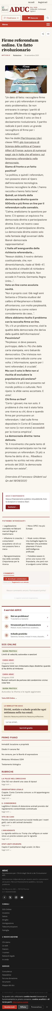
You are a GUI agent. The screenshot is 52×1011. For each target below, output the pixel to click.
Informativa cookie (20, 1002)
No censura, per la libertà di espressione (20, 754)
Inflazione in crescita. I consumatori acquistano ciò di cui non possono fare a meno (12, 543)
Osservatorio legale (12, 789)
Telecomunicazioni (9, 926)
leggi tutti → (6, 784)
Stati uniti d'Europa (11, 844)
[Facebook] (4, 897)
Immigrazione (8, 923)
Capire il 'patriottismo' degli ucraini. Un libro (21, 847)
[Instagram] (16, 897)
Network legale (8, 956)
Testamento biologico (11, 764)
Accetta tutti (9, 1007)
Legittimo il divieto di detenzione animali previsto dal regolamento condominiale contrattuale (25, 807)
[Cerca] (47, 17)
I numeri (5, 952)
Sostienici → (13, 507)
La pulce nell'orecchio (14, 779)
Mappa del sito (8, 985)
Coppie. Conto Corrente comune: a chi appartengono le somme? (25, 793)
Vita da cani (8, 817)
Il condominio (9, 803)
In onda (5, 959)
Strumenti (6, 981)
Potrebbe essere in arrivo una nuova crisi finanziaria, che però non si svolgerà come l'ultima (37, 560)
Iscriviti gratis (26, 728)
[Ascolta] (48, 34)
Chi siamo (6, 942)
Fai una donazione (9, 978)
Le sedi (5, 945)
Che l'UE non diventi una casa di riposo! (19, 781)
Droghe (5, 920)
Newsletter (6, 975)
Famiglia (5, 930)
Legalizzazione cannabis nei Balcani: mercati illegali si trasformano (11, 530)
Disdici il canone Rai (10, 749)
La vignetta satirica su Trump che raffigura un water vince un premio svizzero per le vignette (25, 834)
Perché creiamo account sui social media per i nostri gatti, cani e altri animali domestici (25, 821)
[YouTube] (22, 897)
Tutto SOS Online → (9, 698)
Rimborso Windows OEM (13, 759)
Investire (5, 913)
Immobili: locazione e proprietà (15, 744)
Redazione (17, 55)
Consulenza (7, 971)
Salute (4, 916)
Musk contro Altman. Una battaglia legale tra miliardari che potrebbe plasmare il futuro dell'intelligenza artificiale (36, 545)
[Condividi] (43, 34)
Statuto (5, 949)
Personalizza (36, 1007)
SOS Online (9, 644)
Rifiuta (23, 1007)
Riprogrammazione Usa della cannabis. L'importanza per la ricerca (11, 560)
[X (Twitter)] (10, 897)
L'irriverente (8, 830)
